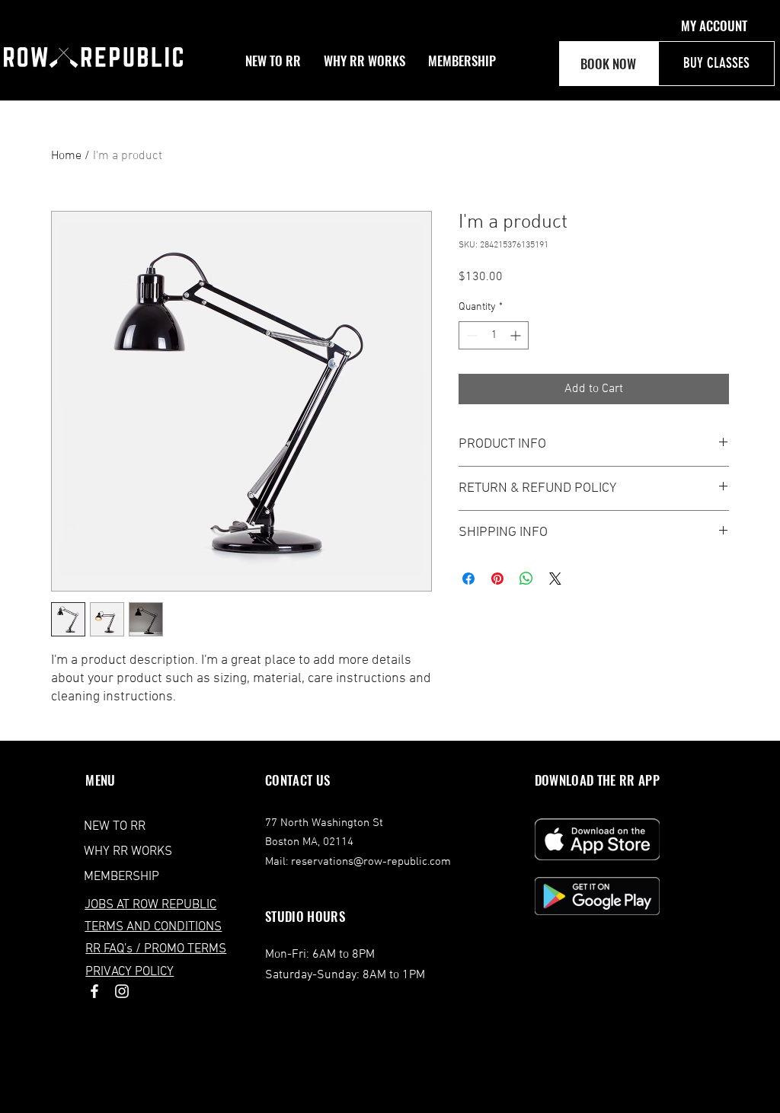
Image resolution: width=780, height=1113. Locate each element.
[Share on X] (555, 578)
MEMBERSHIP (121, 877)
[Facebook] (94, 991)
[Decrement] (470, 335)
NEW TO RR (114, 826)
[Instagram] (122, 991)
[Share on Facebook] (468, 578)
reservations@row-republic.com (371, 862)
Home (66, 156)
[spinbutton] (493, 335)
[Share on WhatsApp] (526, 578)
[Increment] (516, 335)
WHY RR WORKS (128, 851)
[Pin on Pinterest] (497, 578)
